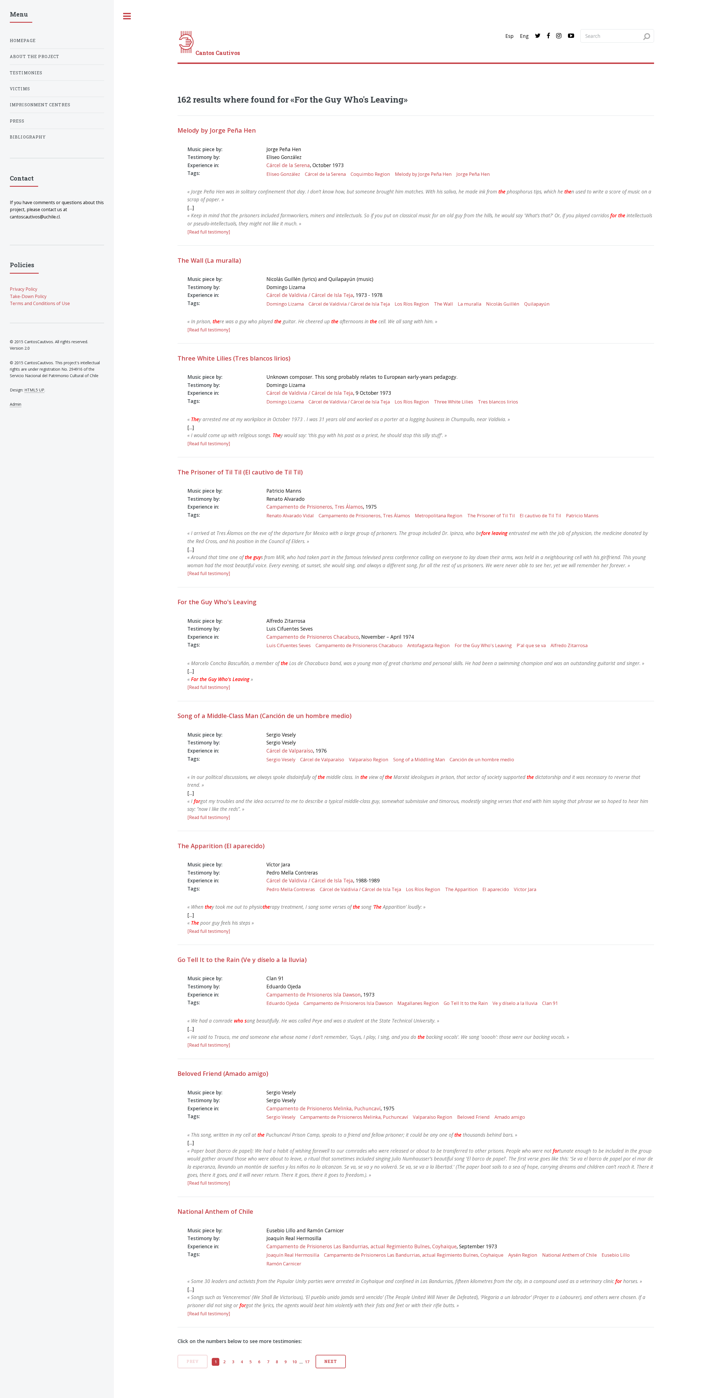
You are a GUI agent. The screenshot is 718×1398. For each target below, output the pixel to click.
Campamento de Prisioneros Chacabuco (312, 636)
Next (330, 1361)
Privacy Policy (23, 289)
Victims (20, 88)
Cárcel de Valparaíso (289, 750)
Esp (509, 36)
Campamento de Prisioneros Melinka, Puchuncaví (323, 1108)
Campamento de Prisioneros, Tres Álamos (314, 506)
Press (17, 121)
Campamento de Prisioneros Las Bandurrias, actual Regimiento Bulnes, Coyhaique (361, 1246)
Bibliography (28, 137)
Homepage (23, 40)
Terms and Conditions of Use (40, 303)
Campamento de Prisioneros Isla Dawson (313, 994)
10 (294, 1361)
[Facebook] (548, 36)
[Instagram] (558, 36)
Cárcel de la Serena (288, 165)
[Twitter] (537, 36)
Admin (15, 404)
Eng (524, 36)
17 (307, 1361)
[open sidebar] (127, 16)
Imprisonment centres (40, 104)
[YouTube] (571, 36)
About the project (34, 56)
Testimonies (26, 72)
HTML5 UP (34, 390)
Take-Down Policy (28, 296)
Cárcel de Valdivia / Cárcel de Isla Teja (309, 295)
